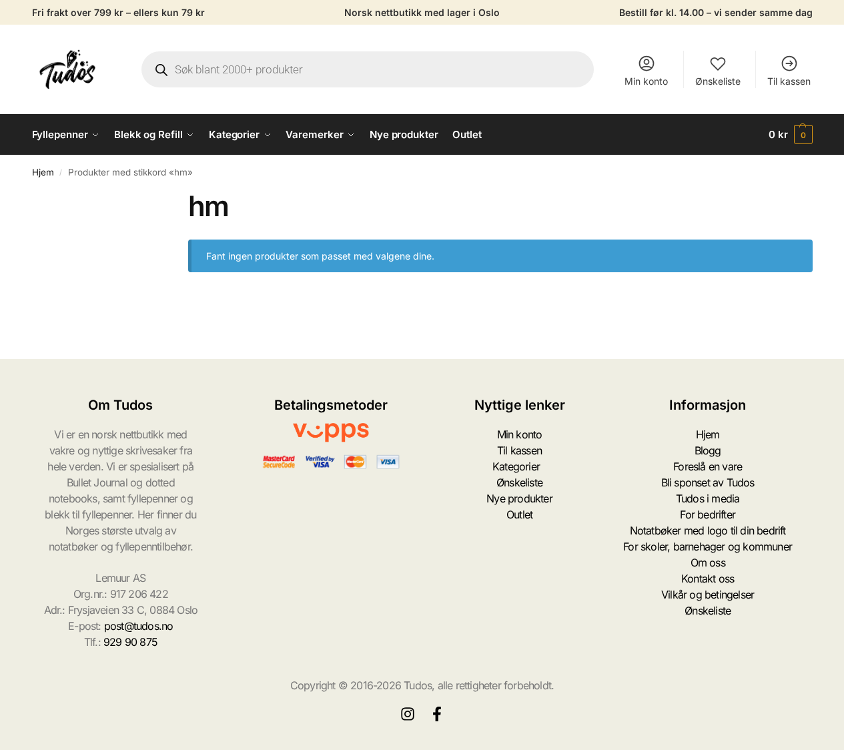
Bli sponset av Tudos (708, 482)
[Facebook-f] (437, 714)
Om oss (708, 562)
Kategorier (516, 466)
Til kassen (789, 81)
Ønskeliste (718, 81)
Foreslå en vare (707, 466)
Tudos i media (708, 498)
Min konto (646, 81)
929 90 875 (130, 642)
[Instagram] (407, 714)
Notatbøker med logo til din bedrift (708, 530)
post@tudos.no (138, 626)
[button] (791, 135)
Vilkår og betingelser (707, 594)
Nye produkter (519, 498)
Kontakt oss (707, 578)
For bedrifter (707, 514)
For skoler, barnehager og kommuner (707, 546)
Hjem (43, 172)
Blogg (708, 450)
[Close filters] (153, 197)
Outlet (519, 514)
